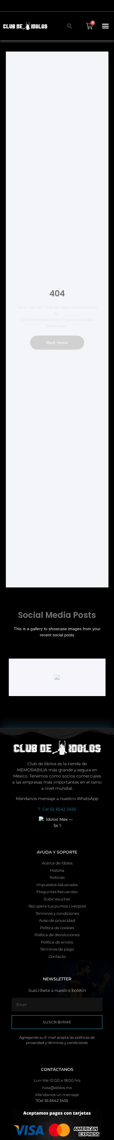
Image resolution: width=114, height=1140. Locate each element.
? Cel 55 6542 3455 (57, 809)
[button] (105, 26)
